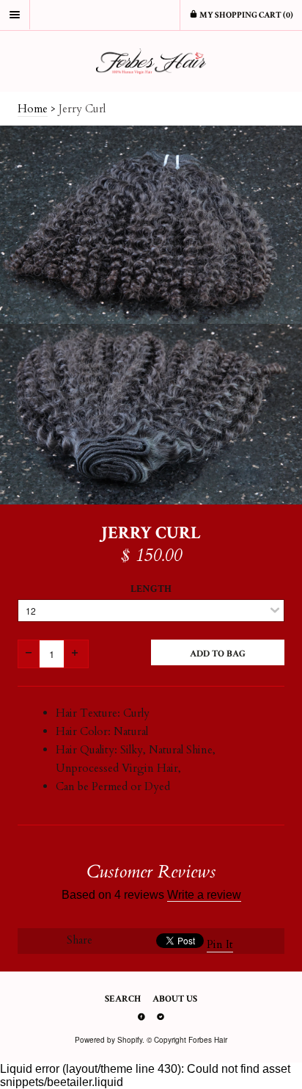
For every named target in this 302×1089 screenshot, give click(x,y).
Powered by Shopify (108, 1040)
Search (123, 999)
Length (151, 589)
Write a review (204, 895)
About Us (174, 999)
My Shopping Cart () (245, 15)
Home (33, 108)
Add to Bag (218, 654)
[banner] (151, 61)
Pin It (220, 944)
